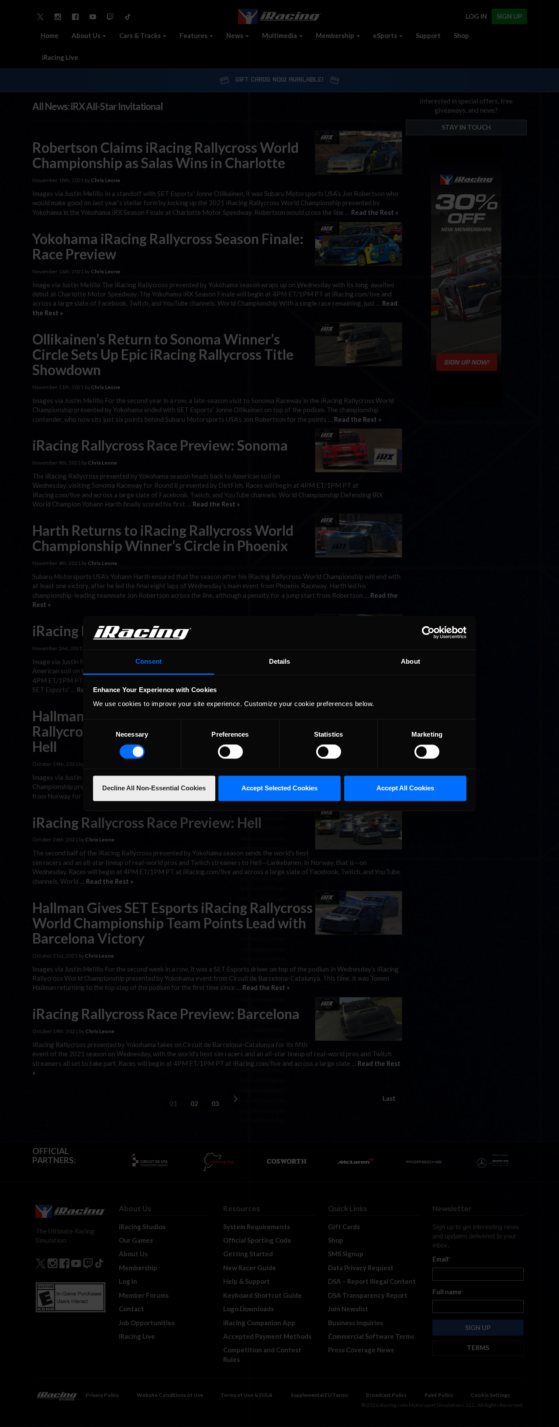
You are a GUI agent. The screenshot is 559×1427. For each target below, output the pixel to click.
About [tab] (410, 661)
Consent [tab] (148, 661)
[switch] (230, 752)
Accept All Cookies (405, 788)
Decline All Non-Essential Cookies (154, 788)
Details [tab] (279, 661)
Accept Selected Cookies (279, 788)
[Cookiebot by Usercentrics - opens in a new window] (428, 632)
